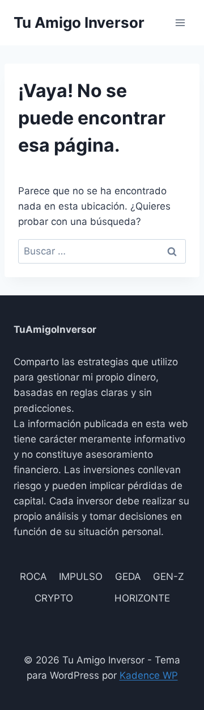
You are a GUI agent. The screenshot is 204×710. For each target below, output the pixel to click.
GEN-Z (168, 576)
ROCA (33, 576)
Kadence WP (149, 675)
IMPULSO (81, 576)
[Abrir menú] (179, 22)
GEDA (128, 576)
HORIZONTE (142, 598)
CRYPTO (54, 598)
